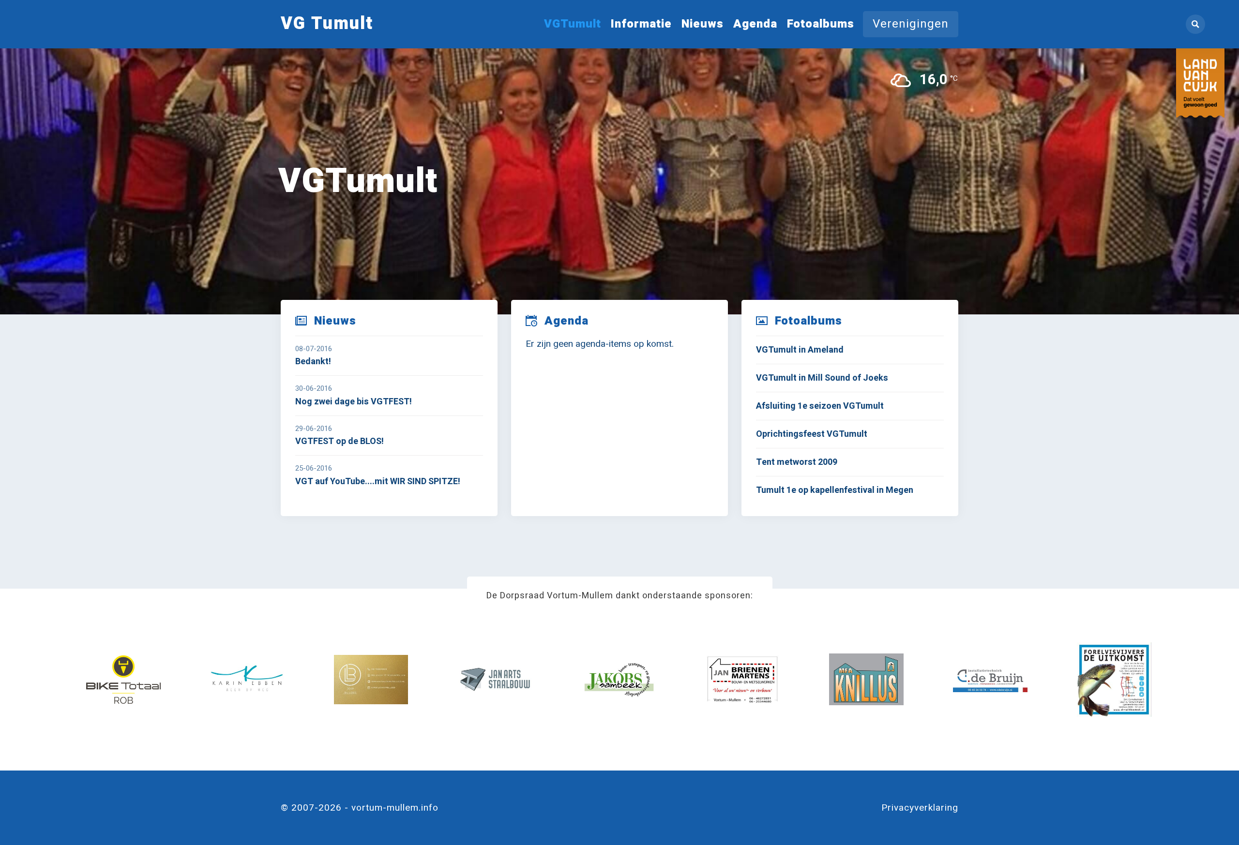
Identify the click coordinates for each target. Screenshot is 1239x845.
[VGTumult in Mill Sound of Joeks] (849, 378)
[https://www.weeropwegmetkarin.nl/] (247, 679)
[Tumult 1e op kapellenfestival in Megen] (849, 490)
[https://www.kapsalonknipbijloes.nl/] (371, 679)
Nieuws (702, 23)
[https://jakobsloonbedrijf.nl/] (619, 679)
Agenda (755, 23)
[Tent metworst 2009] (849, 462)
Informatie (641, 23)
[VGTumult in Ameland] (849, 350)
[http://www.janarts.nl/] (495, 679)
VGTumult (572, 23)
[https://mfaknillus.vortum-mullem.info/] (866, 679)
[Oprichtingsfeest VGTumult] (849, 434)
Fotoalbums (820, 23)
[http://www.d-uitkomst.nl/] (1114, 679)
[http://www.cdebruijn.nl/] (990, 679)
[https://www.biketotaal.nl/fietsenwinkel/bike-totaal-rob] (123, 679)
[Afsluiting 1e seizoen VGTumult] (849, 406)
